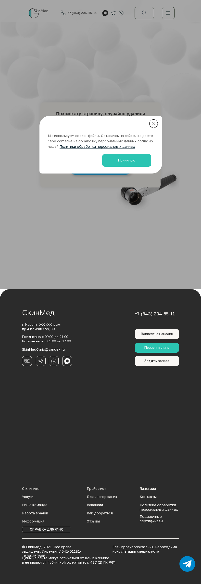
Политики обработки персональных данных (97, 146)
